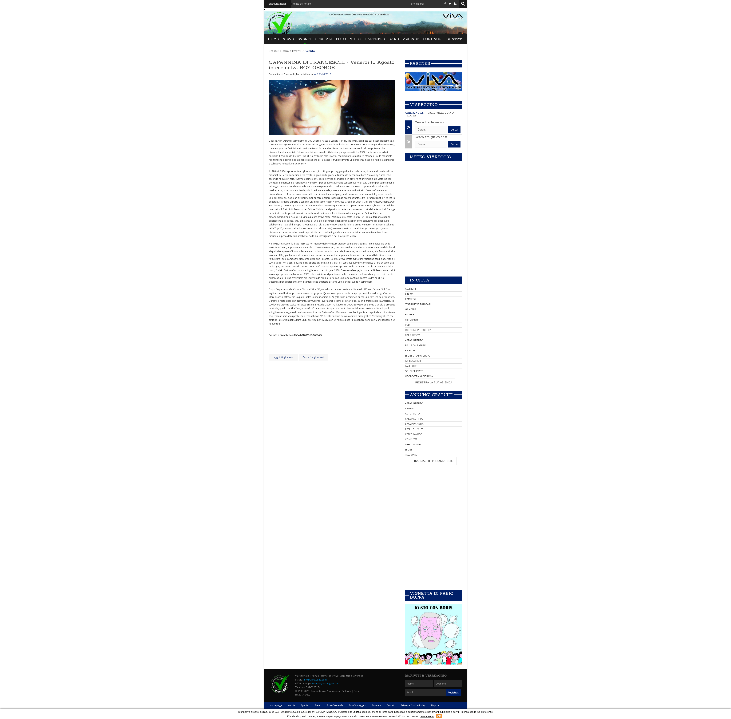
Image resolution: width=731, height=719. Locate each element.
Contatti (456, 39)
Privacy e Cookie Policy (413, 705)
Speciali (323, 39)
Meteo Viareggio (430, 157)
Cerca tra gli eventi (431, 137)
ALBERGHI (410, 288)
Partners (375, 39)
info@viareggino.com (315, 679)
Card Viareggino (441, 112)
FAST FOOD (411, 366)
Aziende (411, 39)
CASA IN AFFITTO (414, 418)
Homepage (276, 705)
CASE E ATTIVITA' (414, 429)
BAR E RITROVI (412, 335)
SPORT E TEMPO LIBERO (417, 355)
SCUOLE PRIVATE (414, 371)
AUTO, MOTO (412, 413)
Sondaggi (433, 39)
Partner (420, 63)
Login (411, 115)
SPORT (408, 449)
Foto (341, 39)
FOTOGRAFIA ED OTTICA (418, 330)
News (288, 39)
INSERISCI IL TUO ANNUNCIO (433, 461)
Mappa (435, 705)
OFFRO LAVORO (413, 444)
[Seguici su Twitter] (450, 3)
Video (355, 39)
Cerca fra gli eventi (313, 357)
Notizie (291, 705)
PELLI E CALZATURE (415, 345)
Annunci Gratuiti (431, 395)
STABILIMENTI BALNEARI (418, 304)
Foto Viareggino (357, 705)
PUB (407, 324)
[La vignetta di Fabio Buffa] (433, 634)
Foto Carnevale (335, 705)
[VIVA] (433, 81)
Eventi (304, 39)
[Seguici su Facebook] (445, 3)
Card (394, 39)
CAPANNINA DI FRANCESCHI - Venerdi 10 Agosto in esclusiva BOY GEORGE (331, 65)
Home (273, 39)
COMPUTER (411, 439)
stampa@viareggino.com (325, 683)
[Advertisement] (433, 247)
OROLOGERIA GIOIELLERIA (419, 376)
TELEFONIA (411, 454)
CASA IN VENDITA (414, 424)
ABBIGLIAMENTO (414, 340)
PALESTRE (410, 350)
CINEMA (409, 294)
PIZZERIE (409, 314)
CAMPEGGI (411, 299)
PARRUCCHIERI (413, 360)
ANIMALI (409, 408)
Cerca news (414, 112)
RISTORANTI (411, 319)
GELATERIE (410, 309)
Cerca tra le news (429, 122)
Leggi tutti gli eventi (283, 357)
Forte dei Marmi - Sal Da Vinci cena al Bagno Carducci (405, 3)
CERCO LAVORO (413, 434)
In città (419, 280)
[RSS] (455, 3)
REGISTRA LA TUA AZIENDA (433, 382)
